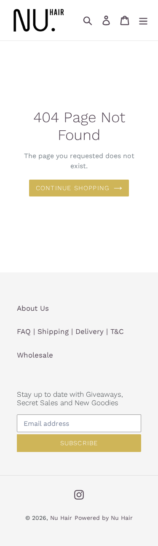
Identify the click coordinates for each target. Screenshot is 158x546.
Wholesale (35, 355)
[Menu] (143, 20)
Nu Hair (61, 517)
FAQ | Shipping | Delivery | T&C (70, 331)
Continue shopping (73, 188)
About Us (33, 308)
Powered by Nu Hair (104, 517)
